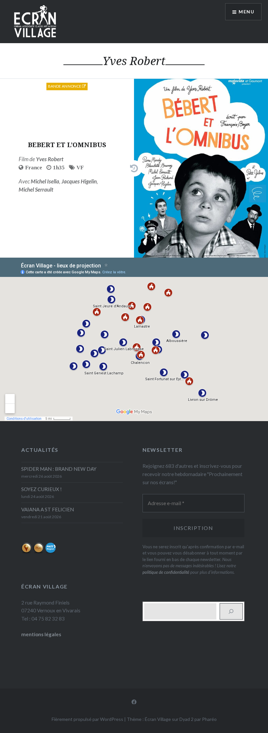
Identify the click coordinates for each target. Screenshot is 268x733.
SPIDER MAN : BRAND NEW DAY (58, 469)
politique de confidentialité (165, 572)
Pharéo (209, 719)
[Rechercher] (231, 611)
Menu (246, 11)
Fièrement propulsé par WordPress (87, 719)
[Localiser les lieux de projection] (26, 551)
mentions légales (41, 634)
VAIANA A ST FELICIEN (47, 509)
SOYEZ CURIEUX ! (41, 489)
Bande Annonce (65, 86)
